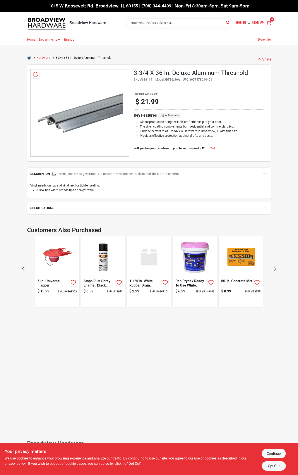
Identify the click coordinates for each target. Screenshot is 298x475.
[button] (149, 174)
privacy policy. (15, 463)
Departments (48, 39)
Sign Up (258, 22)
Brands (69, 39)
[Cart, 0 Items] (269, 22)
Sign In (240, 22)
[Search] (228, 22)
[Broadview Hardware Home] (46, 23)
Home (31, 39)
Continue (274, 453)
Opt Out (274, 466)
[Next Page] (275, 268)
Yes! (212, 148)
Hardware (43, 57)
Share (266, 59)
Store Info (264, 39)
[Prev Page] (23, 268)
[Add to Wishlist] (35, 74)
